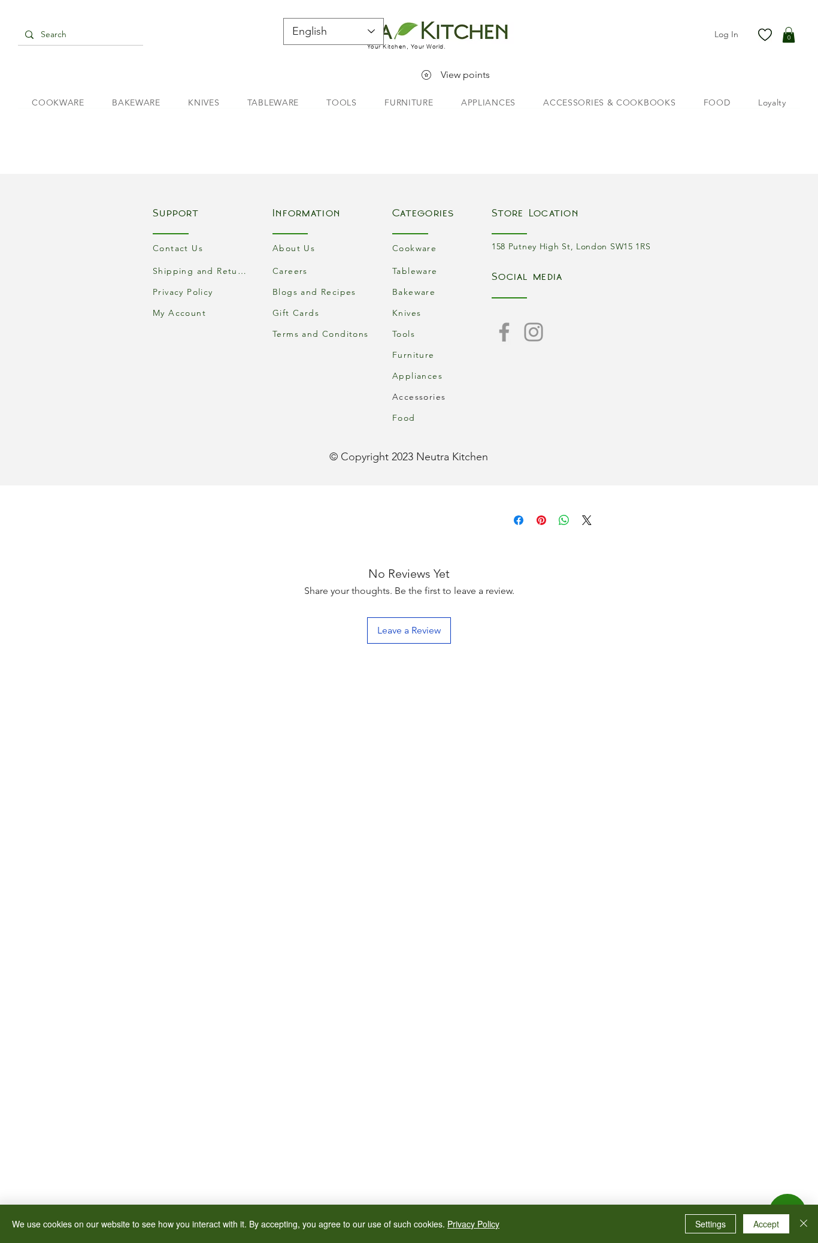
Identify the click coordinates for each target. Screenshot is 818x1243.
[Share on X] (587, 520)
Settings (710, 1224)
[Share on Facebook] (518, 520)
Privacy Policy (473, 1224)
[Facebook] (504, 332)
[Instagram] (533, 332)
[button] (788, 35)
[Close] (803, 1223)
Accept (766, 1224)
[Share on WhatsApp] (564, 520)
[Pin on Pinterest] (541, 520)
